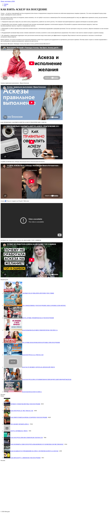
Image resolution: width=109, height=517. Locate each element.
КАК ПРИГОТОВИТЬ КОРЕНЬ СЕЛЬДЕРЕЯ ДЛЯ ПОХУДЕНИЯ (29, 417)
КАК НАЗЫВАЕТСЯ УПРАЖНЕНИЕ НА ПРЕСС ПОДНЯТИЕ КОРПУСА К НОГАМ (34, 451)
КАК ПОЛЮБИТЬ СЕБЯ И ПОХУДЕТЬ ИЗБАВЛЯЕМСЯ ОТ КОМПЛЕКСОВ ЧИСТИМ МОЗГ (37, 444)
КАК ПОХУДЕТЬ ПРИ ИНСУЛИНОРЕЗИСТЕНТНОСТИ (27, 437)
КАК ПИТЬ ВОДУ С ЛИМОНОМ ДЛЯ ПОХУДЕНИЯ (26, 457)
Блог (5, 5)
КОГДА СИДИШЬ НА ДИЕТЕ (19, 431)
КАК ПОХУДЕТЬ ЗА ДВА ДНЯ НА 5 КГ (22, 410)
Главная (6, 4)
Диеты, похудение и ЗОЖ (8, 1)
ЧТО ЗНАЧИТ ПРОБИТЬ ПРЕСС (20, 424)
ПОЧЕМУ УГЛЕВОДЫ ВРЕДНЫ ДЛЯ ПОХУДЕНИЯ (25, 404)
